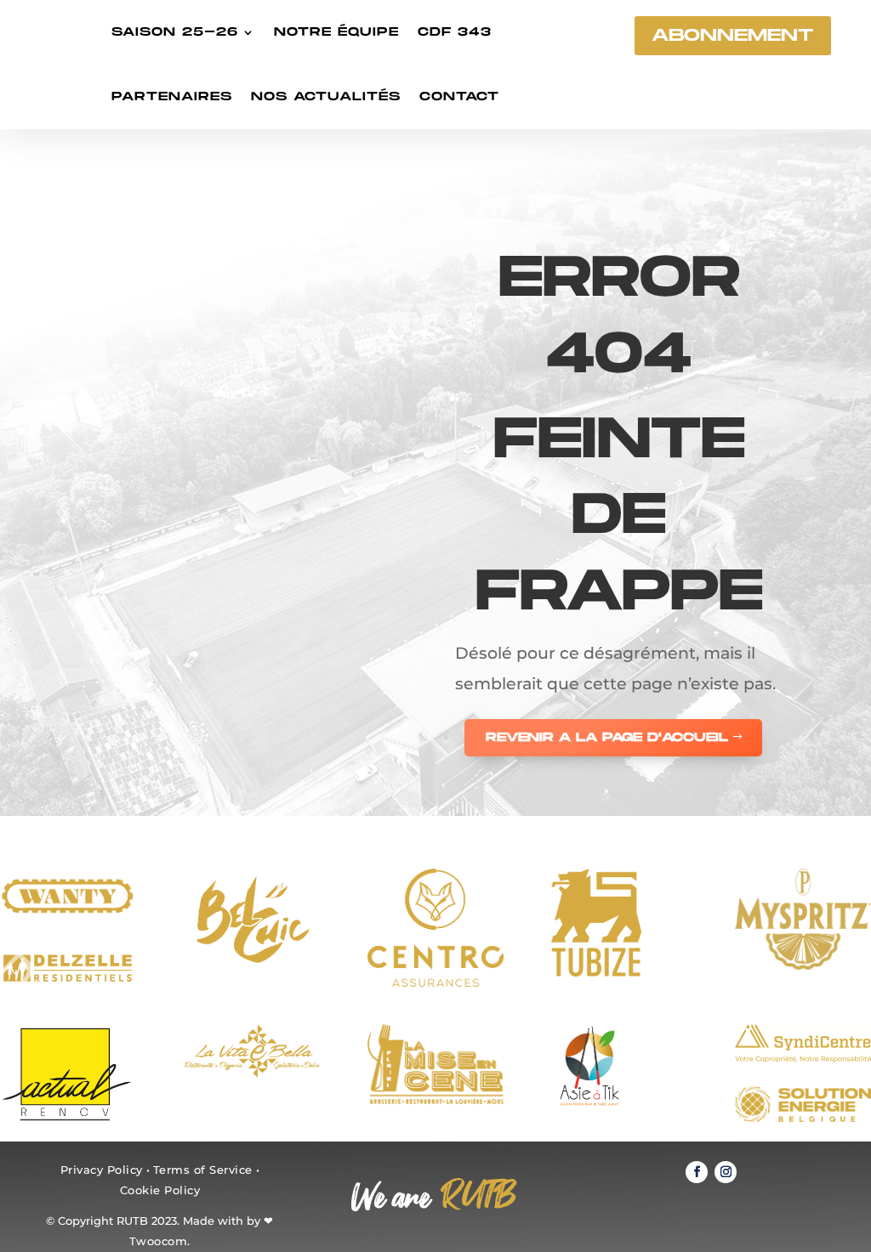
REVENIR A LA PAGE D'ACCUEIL (607, 737)
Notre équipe (336, 32)
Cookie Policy (160, 1190)
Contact (459, 96)
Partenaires (171, 96)
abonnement (733, 35)
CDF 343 (455, 32)
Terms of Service (203, 1169)
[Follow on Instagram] (725, 1172)
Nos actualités (326, 96)
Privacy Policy (101, 1169)
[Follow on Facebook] (697, 1172)
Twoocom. (160, 1241)
